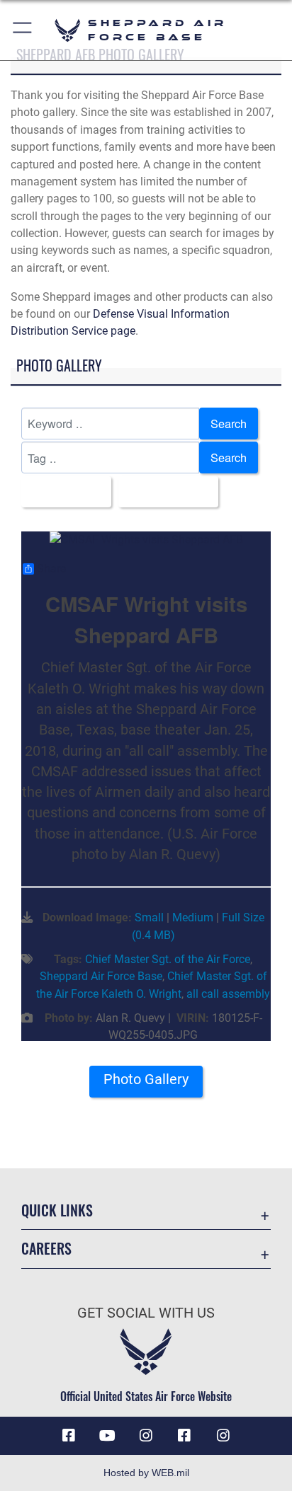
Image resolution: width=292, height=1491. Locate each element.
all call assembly (228, 994)
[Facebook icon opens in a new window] (68, 1435)
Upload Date (164, 491)
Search (228, 423)
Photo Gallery (146, 1079)
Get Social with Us (146, 1313)
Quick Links (57, 1210)
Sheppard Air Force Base (101, 976)
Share (51, 569)
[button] (23, 30)
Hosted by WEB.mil (146, 1472)
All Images (62, 491)
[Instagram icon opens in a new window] (146, 1435)
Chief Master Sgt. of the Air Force (167, 959)
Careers (46, 1248)
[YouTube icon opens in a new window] (107, 1435)
